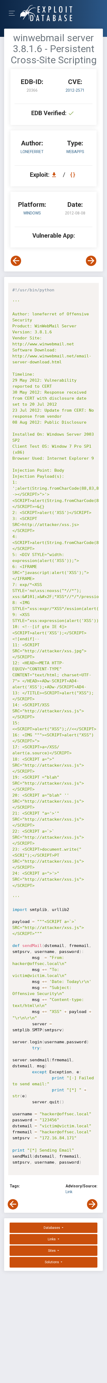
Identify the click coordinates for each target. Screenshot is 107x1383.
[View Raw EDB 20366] (73, 174)
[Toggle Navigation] (14, 13)
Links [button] (52, 1239)
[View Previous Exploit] (16, 261)
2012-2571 (75, 90)
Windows (32, 213)
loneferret (32, 152)
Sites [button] (52, 1251)
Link (69, 1192)
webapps (75, 152)
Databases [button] (52, 1228)
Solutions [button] (52, 1262)
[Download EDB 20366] (55, 174)
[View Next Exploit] (91, 261)
